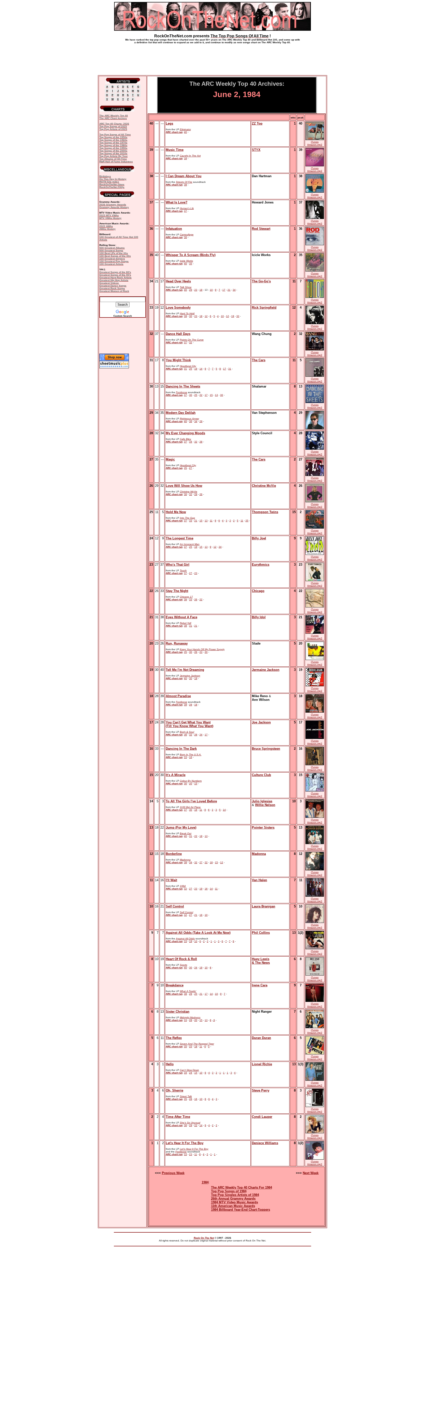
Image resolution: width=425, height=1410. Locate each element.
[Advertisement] (212, 57)
